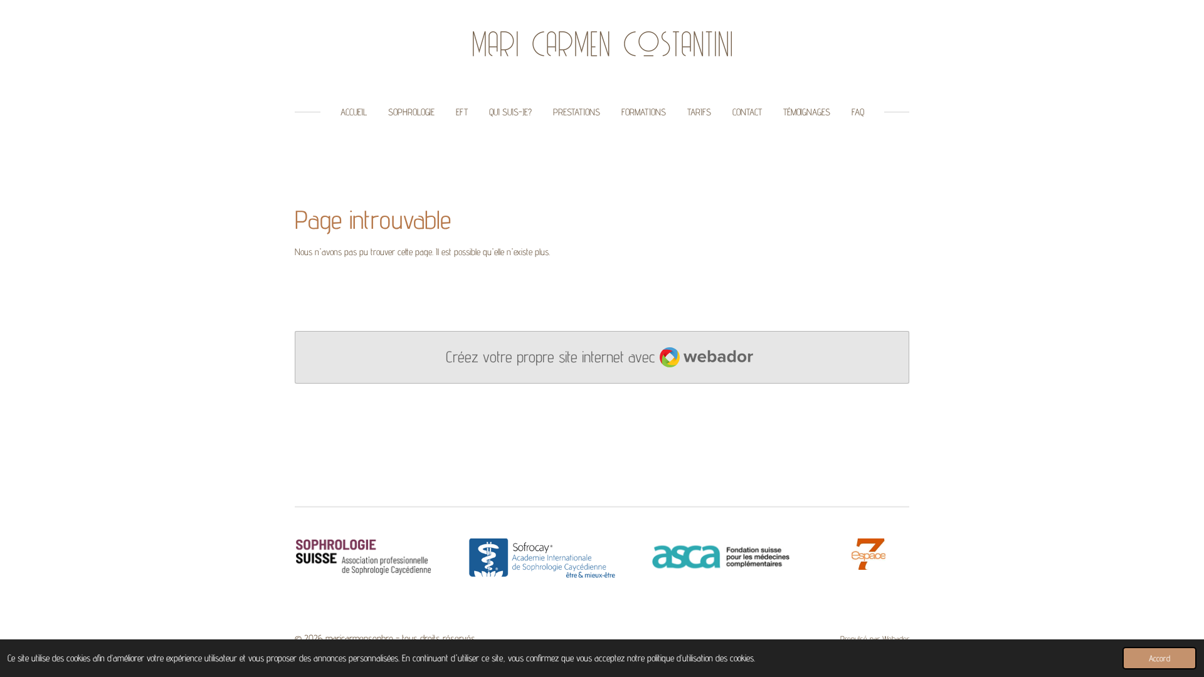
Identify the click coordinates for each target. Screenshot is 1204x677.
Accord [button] (1159, 658)
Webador (895, 639)
